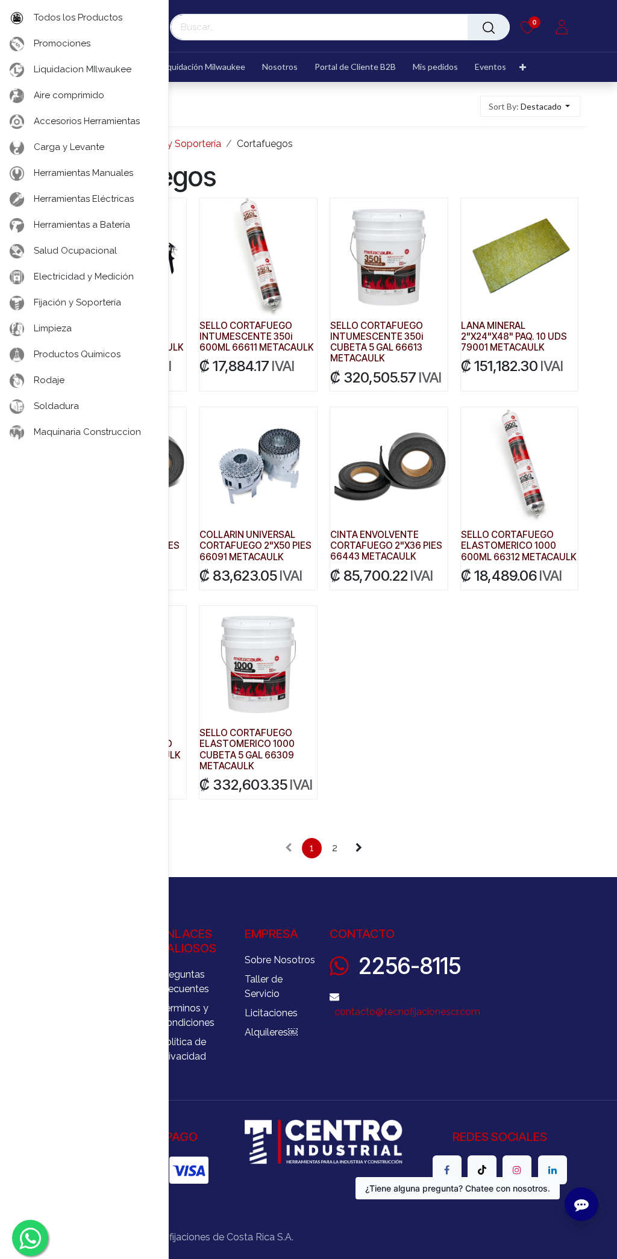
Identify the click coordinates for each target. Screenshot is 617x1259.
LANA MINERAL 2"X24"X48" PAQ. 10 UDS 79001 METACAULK (514, 336)
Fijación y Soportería (176, 143)
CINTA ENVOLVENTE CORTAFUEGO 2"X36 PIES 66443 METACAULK (386, 545)
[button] (530, 106)
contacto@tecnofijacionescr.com (407, 1011)
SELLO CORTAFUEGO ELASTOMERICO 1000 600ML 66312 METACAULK (519, 545)
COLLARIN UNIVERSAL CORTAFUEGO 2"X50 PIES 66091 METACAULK (255, 545)
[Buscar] (489, 27)
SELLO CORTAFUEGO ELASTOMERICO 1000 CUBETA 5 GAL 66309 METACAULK (247, 749)
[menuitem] (198, 67)
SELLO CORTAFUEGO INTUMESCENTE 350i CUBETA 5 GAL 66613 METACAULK (376, 342)
